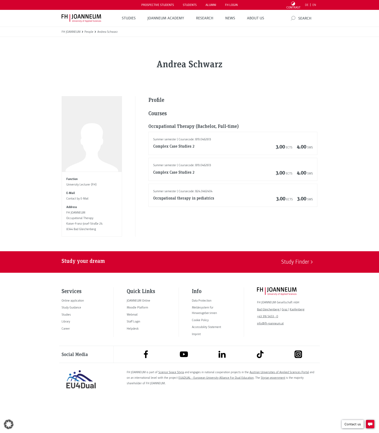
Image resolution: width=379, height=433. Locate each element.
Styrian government (273, 378)
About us (255, 18)
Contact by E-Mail (77, 199)
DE (307, 5)
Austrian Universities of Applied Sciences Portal (279, 372)
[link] (81, 300)
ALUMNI (210, 5)
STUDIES (129, 18)
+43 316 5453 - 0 (267, 316)
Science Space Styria (171, 372)
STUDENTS (190, 5)
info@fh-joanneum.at (270, 323)
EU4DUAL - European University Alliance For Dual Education (216, 378)
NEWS (230, 18)
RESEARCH (204, 18)
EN (314, 5)
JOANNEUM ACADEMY (165, 18)
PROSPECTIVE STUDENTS (157, 5)
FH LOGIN (231, 5)
